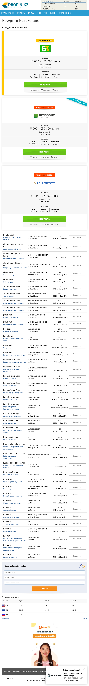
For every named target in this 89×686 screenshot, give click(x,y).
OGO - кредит (8, 282)
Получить (45, 84)
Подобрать (44, 588)
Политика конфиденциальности (34, 672)
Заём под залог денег (11, 524)
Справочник (65, 13)
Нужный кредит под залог (12, 482)
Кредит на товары (9, 378)
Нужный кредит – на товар (12, 496)
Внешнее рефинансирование (13, 393)
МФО (39, 13)
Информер (17, 672)
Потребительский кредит (12, 249)
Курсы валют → (48, 1)
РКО (46, 13)
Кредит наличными (10, 289)
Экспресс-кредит (9, 275)
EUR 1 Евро (46, 6)
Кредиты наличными (10, 331)
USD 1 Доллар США (49, 4)
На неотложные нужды (11, 475)
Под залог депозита (10, 440)
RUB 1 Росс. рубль (49, 9)
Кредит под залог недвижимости (15, 268)
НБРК (85, 619)
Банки (53, 13)
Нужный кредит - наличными (13, 489)
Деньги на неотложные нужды (14, 355)
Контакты (7, 672)
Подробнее (77, 237)
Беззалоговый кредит (11, 517)
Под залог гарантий (10, 557)
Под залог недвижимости (12, 416)
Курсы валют (7, 13)
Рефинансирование (10, 423)
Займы (31, 13)
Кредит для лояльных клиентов (14, 362)
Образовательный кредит (12, 503)
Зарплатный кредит (10, 386)
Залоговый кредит (9, 510)
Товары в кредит (9, 296)
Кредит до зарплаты (10, 317)
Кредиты (21, 13)
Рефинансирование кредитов (13, 258)
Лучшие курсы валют (11, 597)
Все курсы (5, 619)
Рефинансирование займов (13, 324)
